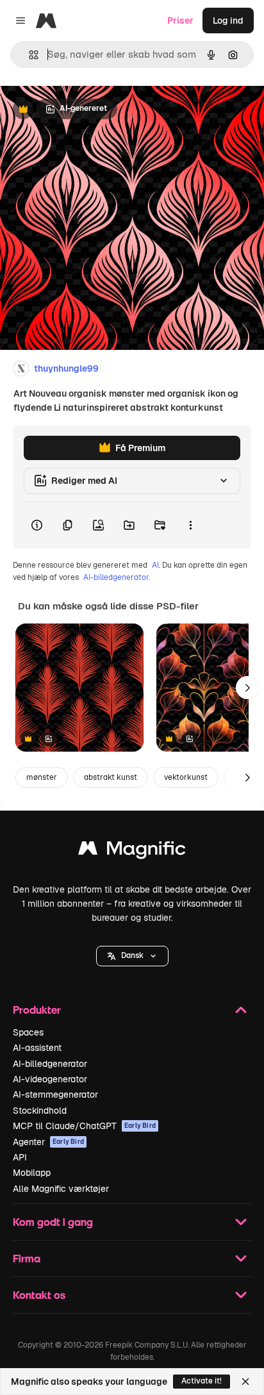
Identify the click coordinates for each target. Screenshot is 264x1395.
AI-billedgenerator (50, 1063)
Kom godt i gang (53, 1221)
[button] (132, 956)
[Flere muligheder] (190, 525)
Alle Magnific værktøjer (61, 1188)
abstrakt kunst (110, 777)
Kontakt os (39, 1294)
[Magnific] (132, 851)
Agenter (48, 1142)
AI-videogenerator (50, 1079)
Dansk (132, 955)
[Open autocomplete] (28, 55)
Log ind (228, 20)
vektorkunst (186, 777)
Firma (26, 1258)
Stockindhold (40, 1110)
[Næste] (247, 687)
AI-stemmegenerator (55, 1094)
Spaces (28, 1032)
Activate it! (201, 1381)
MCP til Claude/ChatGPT (84, 1126)
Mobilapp (32, 1172)
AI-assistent (37, 1047)
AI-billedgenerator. (116, 577)
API (20, 1157)
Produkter (37, 1009)
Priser (180, 20)
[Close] (245, 1381)
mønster (41, 777)
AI (155, 565)
